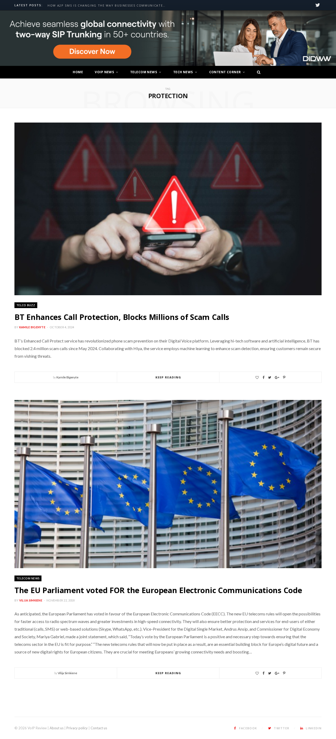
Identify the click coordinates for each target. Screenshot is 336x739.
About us (57, 728)
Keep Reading (168, 377)
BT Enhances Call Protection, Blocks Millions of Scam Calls (121, 317)
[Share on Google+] (277, 377)
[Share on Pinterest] (284, 377)
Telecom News (143, 72)
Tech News (183, 72)
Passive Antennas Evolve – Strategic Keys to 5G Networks (105, 5)
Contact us (99, 728)
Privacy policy (77, 728)
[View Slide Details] (168, 38)
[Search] (257, 72)
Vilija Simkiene (30, 600)
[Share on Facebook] (263, 377)
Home (78, 72)
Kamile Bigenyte (32, 327)
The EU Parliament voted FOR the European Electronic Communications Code (158, 590)
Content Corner (225, 72)
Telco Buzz (25, 305)
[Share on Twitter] (269, 377)
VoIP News (104, 72)
